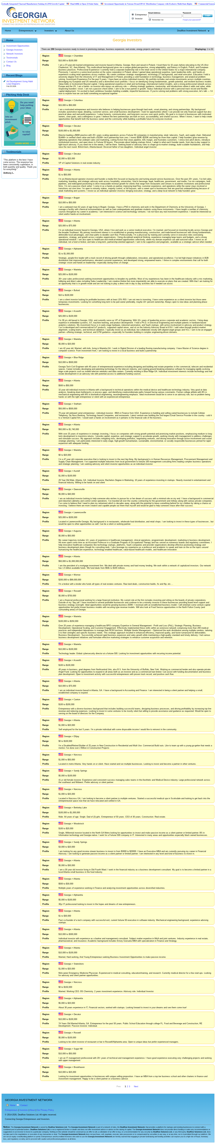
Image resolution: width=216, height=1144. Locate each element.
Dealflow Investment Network (191, 30)
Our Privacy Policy (45, 1110)
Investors (49, 30)
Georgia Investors (14, 50)
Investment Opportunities (17, 46)
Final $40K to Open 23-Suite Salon (64, 4)
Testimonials (12, 58)
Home (8, 30)
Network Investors (14, 54)
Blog (8, 65)
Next (136, 1086)
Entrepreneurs (26, 30)
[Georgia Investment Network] (28, 26)
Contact (24, 1105)
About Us (69, 30)
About (32, 1110)
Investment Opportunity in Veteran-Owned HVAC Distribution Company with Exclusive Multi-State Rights (128, 4)
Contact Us (11, 61)
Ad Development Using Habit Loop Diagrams (19, 82)
